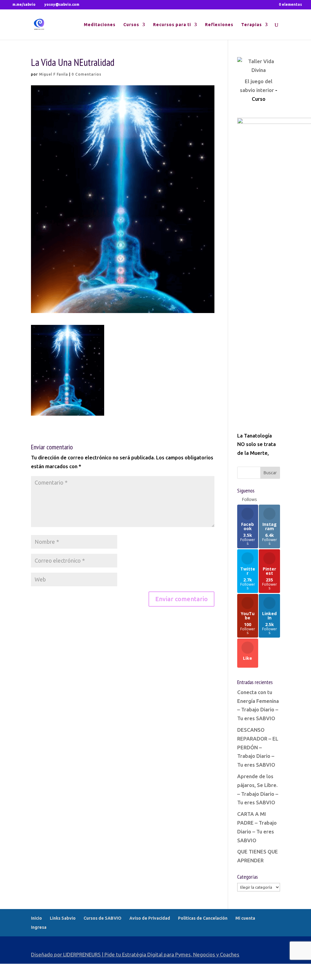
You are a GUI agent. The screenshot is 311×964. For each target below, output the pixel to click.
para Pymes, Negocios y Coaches (201, 954)
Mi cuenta (245, 918)
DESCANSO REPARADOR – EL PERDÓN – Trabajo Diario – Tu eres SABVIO (257, 747)
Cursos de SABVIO (102, 918)
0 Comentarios (86, 74)
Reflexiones (219, 24)
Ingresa (38, 927)
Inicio (36, 918)
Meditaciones (99, 24)
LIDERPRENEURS (82, 954)
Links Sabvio (63, 918)
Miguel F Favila (53, 74)
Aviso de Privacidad (149, 918)
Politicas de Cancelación (202, 918)
